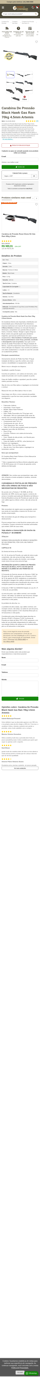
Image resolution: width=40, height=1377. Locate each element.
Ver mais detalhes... (7, 139)
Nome (4, 657)
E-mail (4, 156)
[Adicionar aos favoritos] (36, 42)
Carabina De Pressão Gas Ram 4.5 (28, 22)
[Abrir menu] (3, 7)
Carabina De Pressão (5, 22)
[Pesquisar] (35, 14)
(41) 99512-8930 (8, 641)
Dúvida (4, 679)
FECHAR (20, 1372)
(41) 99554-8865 (20, 639)
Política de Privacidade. (20, 1368)
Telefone (5, 672)
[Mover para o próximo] (36, 198)
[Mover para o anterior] (33, 198)
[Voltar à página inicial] (20, 8)
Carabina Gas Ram (14, 22)
